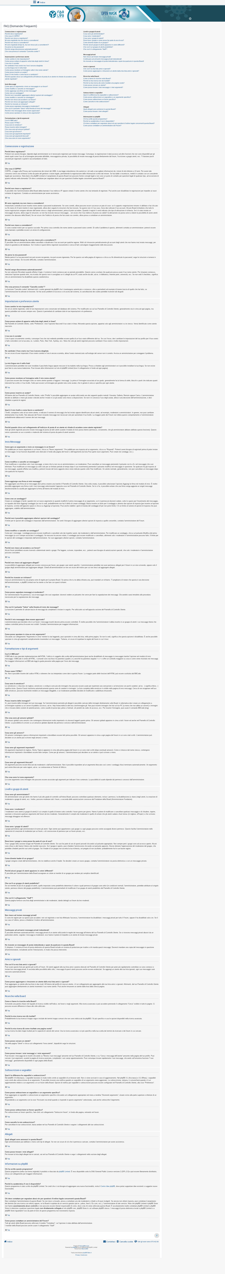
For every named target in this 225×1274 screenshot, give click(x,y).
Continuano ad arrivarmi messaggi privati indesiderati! (102, 59)
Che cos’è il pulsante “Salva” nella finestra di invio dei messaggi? (28, 108)
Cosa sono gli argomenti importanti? (18, 134)
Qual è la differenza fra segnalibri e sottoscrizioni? (101, 95)
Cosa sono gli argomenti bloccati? (17, 136)
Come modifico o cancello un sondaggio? (19, 97)
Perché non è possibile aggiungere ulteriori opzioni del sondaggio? (29, 95)
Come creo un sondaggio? (14, 93)
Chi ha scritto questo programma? (95, 119)
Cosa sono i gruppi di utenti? (93, 38)
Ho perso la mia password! (14, 47)
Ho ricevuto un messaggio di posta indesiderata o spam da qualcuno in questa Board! (113, 61)
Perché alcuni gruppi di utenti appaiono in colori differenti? (104, 45)
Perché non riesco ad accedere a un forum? (20, 100)
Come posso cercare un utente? (94, 85)
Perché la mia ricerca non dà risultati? (96, 81)
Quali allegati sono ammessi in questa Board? (99, 109)
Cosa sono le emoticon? (13, 125)
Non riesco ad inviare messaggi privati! (97, 57)
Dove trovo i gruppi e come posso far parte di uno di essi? (103, 40)
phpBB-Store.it (87, 1252)
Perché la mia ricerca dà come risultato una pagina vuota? (103, 83)
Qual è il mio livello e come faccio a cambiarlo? (21, 74)
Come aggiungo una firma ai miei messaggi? (21, 91)
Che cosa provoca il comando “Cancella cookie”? (22, 51)
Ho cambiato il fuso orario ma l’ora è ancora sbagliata (24, 66)
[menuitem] (124, 1242)
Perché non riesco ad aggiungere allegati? (20, 102)
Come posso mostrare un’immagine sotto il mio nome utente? (26, 70)
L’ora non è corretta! (12, 63)
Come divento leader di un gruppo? (95, 43)
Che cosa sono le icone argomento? (18, 138)
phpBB (74, 1247)
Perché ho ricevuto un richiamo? (16, 104)
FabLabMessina (84, 1246)
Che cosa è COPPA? (12, 36)
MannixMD (85, 1249)
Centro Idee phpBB (108, 1186)
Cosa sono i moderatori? (92, 36)
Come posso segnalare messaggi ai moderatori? (22, 106)
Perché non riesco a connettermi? (17, 43)
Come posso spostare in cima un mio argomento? (22, 113)
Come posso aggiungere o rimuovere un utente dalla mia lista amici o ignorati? (111, 71)
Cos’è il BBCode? (11, 120)
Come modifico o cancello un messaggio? (20, 89)
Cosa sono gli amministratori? (93, 34)
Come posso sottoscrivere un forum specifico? (99, 99)
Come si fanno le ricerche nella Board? (97, 78)
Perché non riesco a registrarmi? (16, 38)
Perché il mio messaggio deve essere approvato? (22, 111)
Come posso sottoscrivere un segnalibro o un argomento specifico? (107, 97)
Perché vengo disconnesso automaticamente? (21, 49)
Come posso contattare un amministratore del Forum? (102, 126)
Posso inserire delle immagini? (16, 127)
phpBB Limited (64, 1172)
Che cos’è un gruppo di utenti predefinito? (98, 47)
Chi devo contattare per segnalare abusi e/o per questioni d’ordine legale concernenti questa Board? (119, 123)
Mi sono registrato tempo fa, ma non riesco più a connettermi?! (27, 45)
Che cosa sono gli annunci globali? (17, 129)
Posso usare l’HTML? (12, 123)
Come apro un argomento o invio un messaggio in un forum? (26, 86)
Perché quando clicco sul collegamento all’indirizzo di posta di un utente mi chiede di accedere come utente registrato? (40, 78)
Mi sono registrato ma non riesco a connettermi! (21, 40)
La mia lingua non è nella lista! (16, 68)
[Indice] (112, 13)
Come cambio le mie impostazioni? (17, 59)
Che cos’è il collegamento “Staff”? (95, 49)
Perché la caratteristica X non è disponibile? (98, 121)
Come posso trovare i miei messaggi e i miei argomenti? (103, 87)
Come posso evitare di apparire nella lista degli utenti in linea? (27, 61)
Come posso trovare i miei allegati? (95, 111)
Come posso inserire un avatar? (16, 72)
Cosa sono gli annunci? (13, 132)
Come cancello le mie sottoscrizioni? (96, 102)
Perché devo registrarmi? (14, 34)
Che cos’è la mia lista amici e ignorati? (97, 69)
